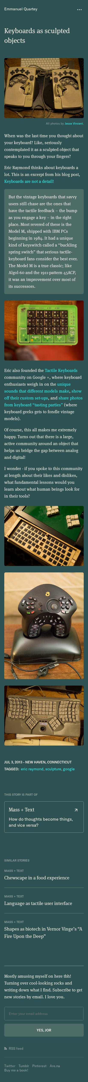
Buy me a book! (16, 1070)
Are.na (55, 1066)
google (69, 768)
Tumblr (24, 1066)
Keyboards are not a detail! (29, 181)
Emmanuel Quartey (20, 8)
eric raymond (32, 768)
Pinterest (39, 1066)
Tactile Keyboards (61, 370)
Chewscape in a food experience (36, 877)
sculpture (53, 768)
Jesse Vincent (74, 123)
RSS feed (16, 1048)
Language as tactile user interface (38, 903)
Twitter (9, 1066)
